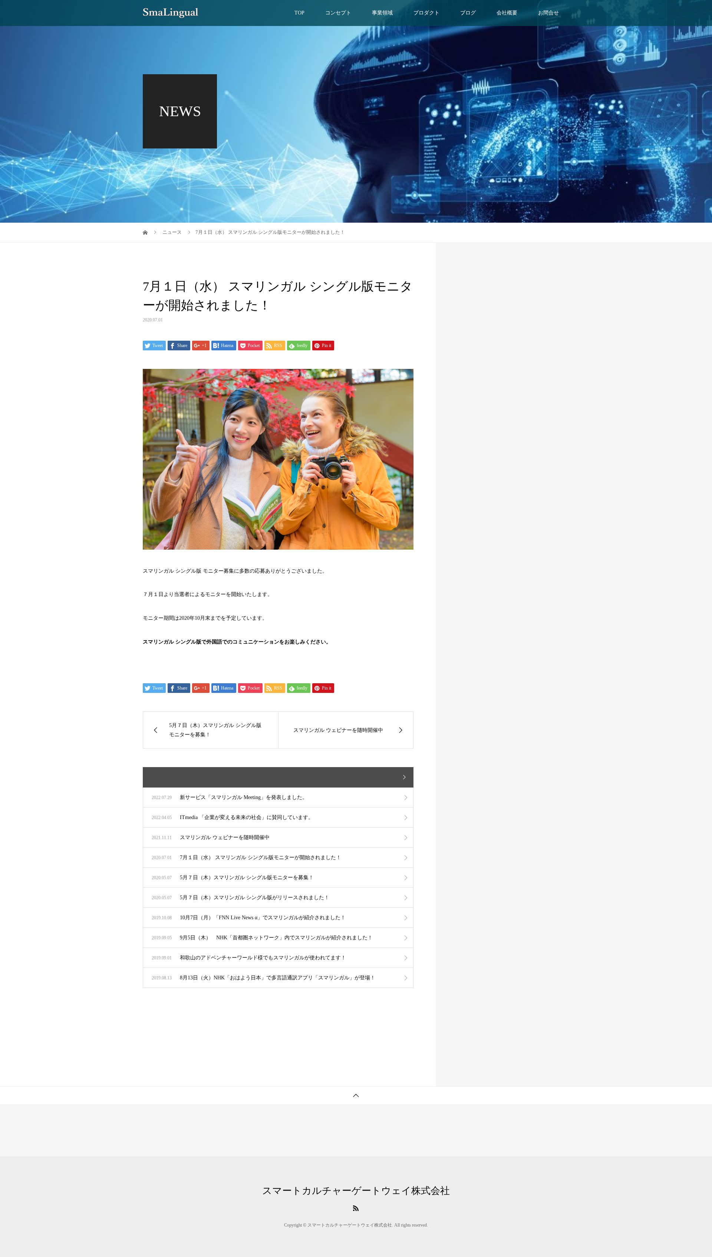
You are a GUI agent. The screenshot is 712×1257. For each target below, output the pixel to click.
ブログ (468, 13)
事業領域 (382, 13)
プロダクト (426, 13)
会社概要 (507, 13)
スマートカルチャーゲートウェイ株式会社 (356, 1191)
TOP (299, 13)
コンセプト (338, 13)
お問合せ (548, 13)
